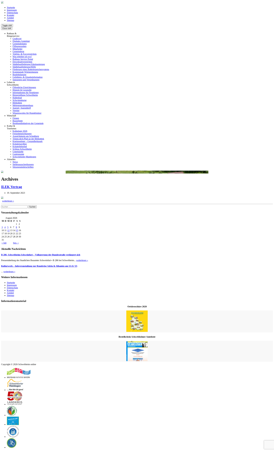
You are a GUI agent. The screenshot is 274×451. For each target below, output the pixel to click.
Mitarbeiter (17, 49)
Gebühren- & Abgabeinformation (28, 77)
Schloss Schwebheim (22, 149)
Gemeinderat (18, 51)
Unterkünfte (18, 151)
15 (17, 230)
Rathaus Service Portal (23, 59)
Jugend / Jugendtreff (22, 108)
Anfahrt (10, 18)
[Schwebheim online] (2, 2)
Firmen (16, 118)
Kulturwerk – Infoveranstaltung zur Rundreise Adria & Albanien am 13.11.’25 (39, 266)
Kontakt (10, 15)
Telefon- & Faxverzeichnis (25, 54)
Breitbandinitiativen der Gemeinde (28, 123)
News (15, 162)
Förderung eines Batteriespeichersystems (31, 69)
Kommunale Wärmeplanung (25, 72)
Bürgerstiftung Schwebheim (25, 95)
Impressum (12, 10)
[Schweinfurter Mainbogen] (15, 390)
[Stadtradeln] (12, 447)
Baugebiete (18, 121)
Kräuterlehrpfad (20, 146)
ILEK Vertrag (11, 187)
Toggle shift (7, 25)
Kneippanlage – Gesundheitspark (28, 141)
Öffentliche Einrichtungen (24, 87)
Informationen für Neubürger (26, 92)
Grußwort (17, 38)
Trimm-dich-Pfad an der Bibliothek (28, 139)
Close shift (6, 28)
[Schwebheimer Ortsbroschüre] (137, 321)
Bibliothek (17, 103)
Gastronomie (18, 154)
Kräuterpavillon (20, 144)
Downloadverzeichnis (22, 61)
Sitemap (10, 20)
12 (8, 230)
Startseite (11, 7)
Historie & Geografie (22, 90)
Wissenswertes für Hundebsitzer (27, 113)
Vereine (16, 110)
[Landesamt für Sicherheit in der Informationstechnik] (13, 436)
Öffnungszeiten (19, 46)
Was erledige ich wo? (22, 56)
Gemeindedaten (20, 44)
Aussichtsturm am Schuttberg (26, 136)
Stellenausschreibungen (23, 164)
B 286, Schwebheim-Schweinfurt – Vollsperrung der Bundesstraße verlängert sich (40, 255)
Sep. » (16, 243)
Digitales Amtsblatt (21, 41)
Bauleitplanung (19, 74)
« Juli (4, 243)
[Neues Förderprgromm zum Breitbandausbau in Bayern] (19, 377)
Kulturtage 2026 (20, 131)
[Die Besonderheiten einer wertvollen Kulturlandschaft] (12, 415)
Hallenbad (17, 97)
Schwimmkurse (20, 100)
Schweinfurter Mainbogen (24, 157)
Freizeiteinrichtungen (22, 133)
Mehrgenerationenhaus (23, 105)
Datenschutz (12, 12)
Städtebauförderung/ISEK (24, 67)
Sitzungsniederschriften (23, 167)
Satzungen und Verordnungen (26, 79)
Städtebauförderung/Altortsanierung (29, 64)
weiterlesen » (8, 201)
